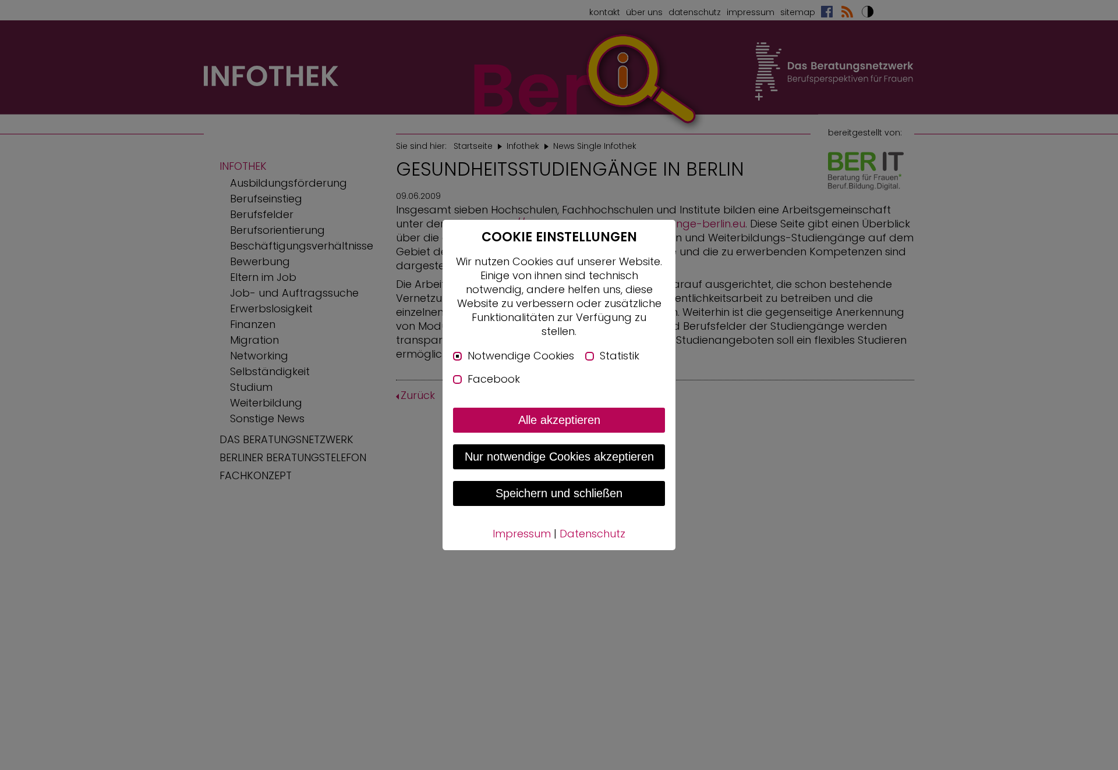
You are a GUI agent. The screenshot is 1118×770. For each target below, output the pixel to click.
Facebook (494, 379)
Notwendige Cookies (521, 356)
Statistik (619, 356)
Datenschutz (592, 533)
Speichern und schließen (559, 493)
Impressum (522, 533)
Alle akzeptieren (559, 419)
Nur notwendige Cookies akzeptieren (559, 456)
